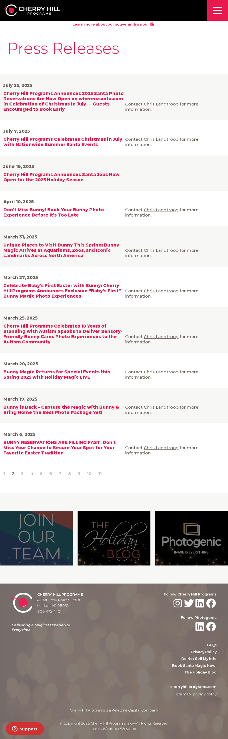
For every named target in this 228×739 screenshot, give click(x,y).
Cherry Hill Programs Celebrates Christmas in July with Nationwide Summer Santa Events (62, 142)
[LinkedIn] (200, 603)
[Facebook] (211, 603)
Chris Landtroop (161, 104)
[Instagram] (178, 603)
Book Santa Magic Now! (194, 665)
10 (89, 473)
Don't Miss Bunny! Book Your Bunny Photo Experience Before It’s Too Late (53, 212)
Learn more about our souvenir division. (111, 24)
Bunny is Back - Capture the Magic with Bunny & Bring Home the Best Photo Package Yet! (61, 409)
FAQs (212, 645)
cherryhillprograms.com (193, 687)
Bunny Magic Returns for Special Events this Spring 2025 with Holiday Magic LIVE (56, 374)
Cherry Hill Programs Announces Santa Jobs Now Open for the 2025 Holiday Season (61, 177)
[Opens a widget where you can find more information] (25, 729)
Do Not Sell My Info (199, 659)
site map (183, 694)
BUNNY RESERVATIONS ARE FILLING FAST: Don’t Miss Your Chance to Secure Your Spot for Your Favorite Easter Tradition (59, 448)
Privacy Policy (204, 652)
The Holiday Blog (200, 672)
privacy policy (205, 694)
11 (100, 473)
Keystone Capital (126, 710)
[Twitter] (189, 603)
